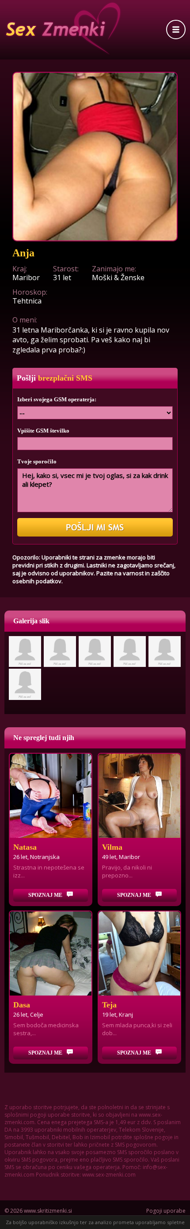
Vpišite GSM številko (43, 430)
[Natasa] (50, 796)
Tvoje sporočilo (37, 461)
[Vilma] (139, 796)
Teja (109, 1004)
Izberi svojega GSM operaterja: (56, 399)
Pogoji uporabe (166, 1210)
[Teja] (139, 953)
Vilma (112, 847)
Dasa (21, 1004)
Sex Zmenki (63, 29)
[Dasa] (50, 953)
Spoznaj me (45, 895)
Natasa (25, 847)
